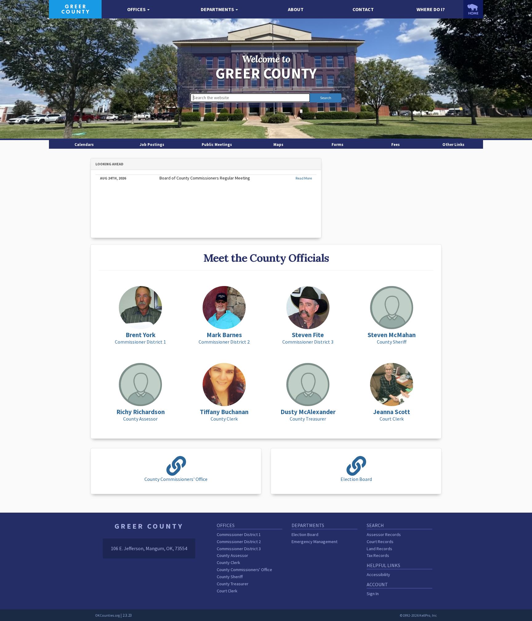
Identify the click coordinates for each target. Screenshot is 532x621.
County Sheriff (230, 576)
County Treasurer (232, 584)
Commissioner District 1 (239, 534)
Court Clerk (227, 591)
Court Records (380, 541)
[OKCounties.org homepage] (473, 9)
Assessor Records (384, 534)
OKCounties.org (107, 615)
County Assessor (232, 555)
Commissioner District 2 (239, 541)
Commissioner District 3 (239, 548)
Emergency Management (314, 541)
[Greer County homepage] (75, 9)
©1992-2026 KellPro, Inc (418, 615)
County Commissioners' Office (244, 569)
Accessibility (378, 574)
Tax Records (378, 555)
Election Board (305, 534)
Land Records (379, 548)
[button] (138, 9)
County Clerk (228, 562)
